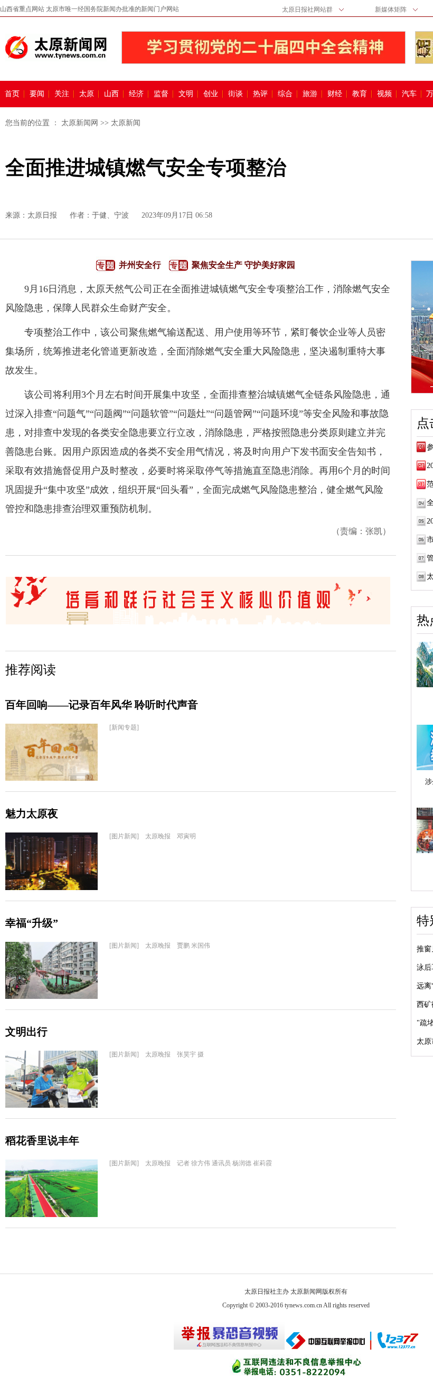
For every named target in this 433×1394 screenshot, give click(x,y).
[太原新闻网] (56, 47)
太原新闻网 (79, 123)
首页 (12, 94)
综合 (285, 94)
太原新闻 (125, 123)
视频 (384, 94)
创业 (210, 94)
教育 (359, 94)
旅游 (310, 94)
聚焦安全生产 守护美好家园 (243, 264)
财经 (334, 94)
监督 (161, 94)
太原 (86, 94)
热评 (260, 94)
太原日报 (42, 215)
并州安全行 (140, 264)
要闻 (37, 94)
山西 (111, 94)
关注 (61, 94)
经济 (136, 94)
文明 (185, 94)
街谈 (235, 94)
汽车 (409, 94)
